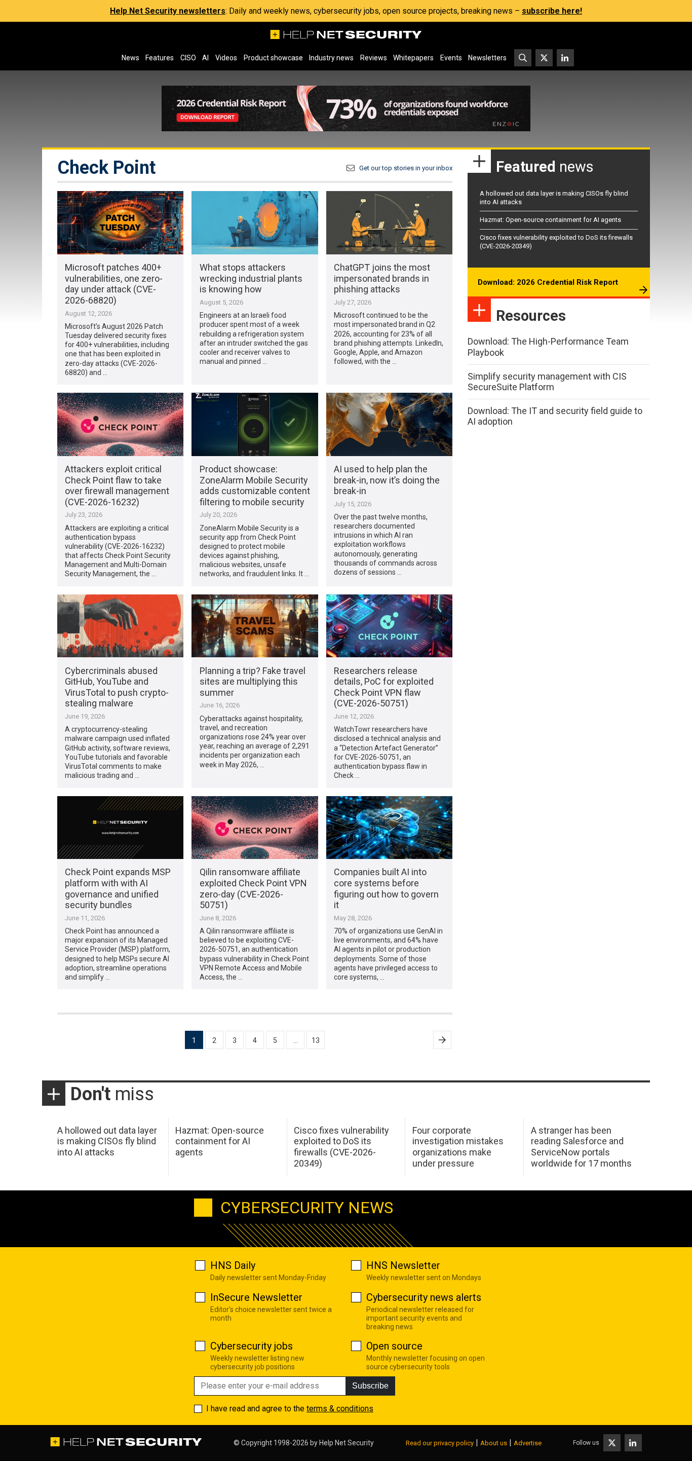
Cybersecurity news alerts (423, 1297)
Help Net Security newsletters (167, 11)
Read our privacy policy (440, 1443)
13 (316, 1040)
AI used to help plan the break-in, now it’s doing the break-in (387, 480)
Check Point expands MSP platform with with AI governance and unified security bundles (118, 888)
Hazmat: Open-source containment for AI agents (550, 219)
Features (159, 58)
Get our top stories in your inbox (405, 168)
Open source (394, 1346)
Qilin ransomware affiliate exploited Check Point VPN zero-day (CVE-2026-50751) (253, 888)
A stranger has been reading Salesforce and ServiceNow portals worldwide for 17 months (581, 1147)
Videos (226, 58)
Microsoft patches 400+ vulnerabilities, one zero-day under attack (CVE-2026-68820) (114, 284)
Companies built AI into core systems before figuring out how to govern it (386, 888)
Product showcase (273, 58)
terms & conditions (339, 1408)
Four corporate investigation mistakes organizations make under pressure (458, 1147)
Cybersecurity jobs (251, 1346)
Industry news (331, 58)
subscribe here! (552, 11)
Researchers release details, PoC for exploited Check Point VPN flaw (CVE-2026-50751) (384, 687)
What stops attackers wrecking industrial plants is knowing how (251, 278)
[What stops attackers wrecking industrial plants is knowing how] (254, 222)
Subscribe (370, 1385)
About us (493, 1443)
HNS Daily (232, 1265)
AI (205, 58)
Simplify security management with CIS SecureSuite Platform (547, 382)
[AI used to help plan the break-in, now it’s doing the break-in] (389, 424)
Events (451, 58)
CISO (188, 58)
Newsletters (487, 58)
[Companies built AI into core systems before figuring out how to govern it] (389, 827)
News (130, 58)
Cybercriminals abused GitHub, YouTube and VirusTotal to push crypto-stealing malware (117, 687)
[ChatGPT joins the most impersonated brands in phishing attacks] (389, 222)
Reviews (373, 58)
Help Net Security (346, 1443)
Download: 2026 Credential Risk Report (548, 282)
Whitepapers (413, 58)
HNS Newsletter (403, 1265)
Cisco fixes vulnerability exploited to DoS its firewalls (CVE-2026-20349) (341, 1147)
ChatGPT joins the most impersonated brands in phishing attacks (382, 278)
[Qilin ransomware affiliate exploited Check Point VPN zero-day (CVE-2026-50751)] (254, 827)
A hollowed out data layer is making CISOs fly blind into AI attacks (107, 1141)
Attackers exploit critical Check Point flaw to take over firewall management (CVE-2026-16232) (117, 485)
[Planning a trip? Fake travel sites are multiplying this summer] (254, 626)
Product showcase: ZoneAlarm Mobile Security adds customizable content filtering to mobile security (255, 485)
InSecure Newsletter (256, 1297)
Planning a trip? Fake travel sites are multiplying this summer (252, 681)
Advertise (528, 1443)
